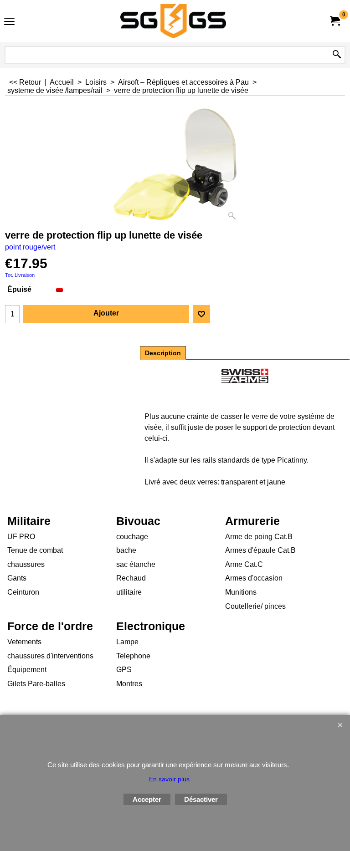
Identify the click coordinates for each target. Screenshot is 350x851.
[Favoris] (201, 314)
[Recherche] (337, 55)
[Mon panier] (334, 21)
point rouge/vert (30, 247)
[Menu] (9, 22)
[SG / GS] (173, 21)
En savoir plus (169, 779)
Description (163, 353)
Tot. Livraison (20, 275)
